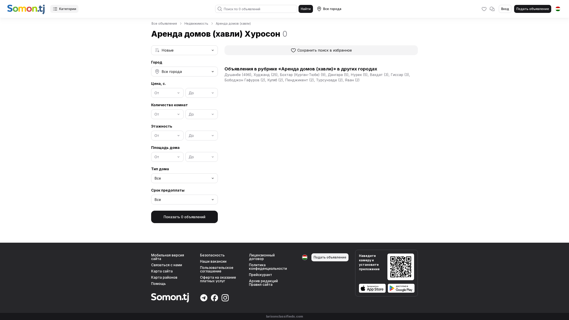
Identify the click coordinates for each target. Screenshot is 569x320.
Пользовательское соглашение (216, 269)
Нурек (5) (359, 74)
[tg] (558, 9)
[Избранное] (484, 9)
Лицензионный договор (262, 256)
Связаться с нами (166, 265)
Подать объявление (532, 9)
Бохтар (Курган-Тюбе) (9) (303, 74)
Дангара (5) (338, 74)
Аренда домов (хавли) (233, 23)
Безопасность (212, 255)
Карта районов (164, 277)
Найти (306, 9)
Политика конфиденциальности (268, 266)
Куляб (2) (275, 80)
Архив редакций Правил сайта (263, 282)
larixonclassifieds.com (284, 316)
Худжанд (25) (266, 74)
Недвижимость (196, 23)
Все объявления (164, 23)
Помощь (158, 283)
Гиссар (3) (400, 74)
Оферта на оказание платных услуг (218, 279)
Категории (67, 9)
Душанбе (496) (237, 74)
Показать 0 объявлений (184, 217)
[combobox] (184, 50)
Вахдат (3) (379, 74)
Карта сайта (162, 271)
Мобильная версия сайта (167, 256)
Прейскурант (260, 274)
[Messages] (492, 9)
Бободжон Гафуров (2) (244, 80)
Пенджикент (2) (299, 80)
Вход (505, 9)
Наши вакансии (213, 261)
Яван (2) (352, 80)
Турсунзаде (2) (329, 80)
